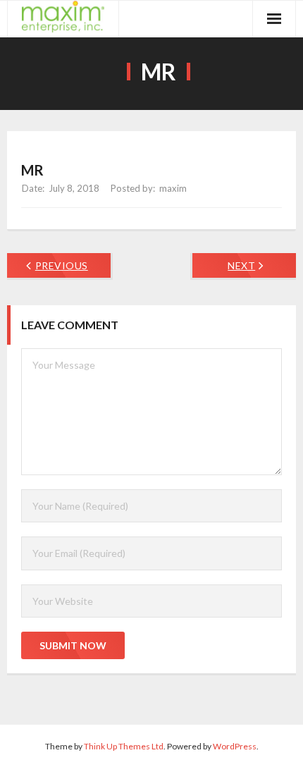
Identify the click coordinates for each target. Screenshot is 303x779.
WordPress (234, 746)
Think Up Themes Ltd (123, 746)
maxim (173, 188)
